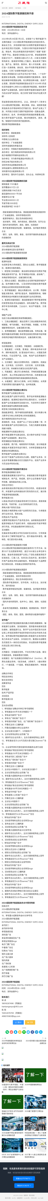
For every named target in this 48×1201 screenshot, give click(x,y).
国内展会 (18, 8)
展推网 (24, 3)
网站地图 (31, 1195)
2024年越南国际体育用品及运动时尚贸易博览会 (12, 1042)
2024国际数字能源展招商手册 (18, 13)
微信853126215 (24, 1186)
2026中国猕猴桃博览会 (33, 1085)
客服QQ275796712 (24, 1178)
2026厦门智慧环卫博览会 (34, 1111)
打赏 (30, 1022)
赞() (18, 1022)
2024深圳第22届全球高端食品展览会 (36, 1042)
